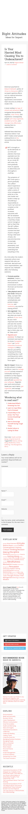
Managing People (8, 741)
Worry (6, 446)
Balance (15, 441)
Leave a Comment (11, 64)
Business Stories (8, 718)
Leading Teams (7, 735)
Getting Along (13, 556)
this (17, 138)
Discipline (14, 552)
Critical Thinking (10, 549)
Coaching (15, 545)
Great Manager (16, 558)
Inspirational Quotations (10, 730)
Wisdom (6, 579)
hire (18, 587)
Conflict (21, 545)
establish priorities (11, 121)
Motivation (7, 564)
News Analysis (7, 747)
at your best (18, 317)
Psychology (16, 570)
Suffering (7, 445)
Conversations (8, 547)
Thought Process (13, 575)
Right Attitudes (14, 34)
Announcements (8, 714)
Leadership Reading (9, 733)
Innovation (22, 558)
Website (4, 509)
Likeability (17, 559)
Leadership (6, 731)
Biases (11, 545)
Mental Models (7, 745)
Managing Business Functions (12, 739)
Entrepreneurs (13, 554)
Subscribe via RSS (13, 644)
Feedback (5, 556)
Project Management (9, 752)
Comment (4, 466)
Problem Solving (15, 568)
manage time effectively (13, 123)
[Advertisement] (14, 15)
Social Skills (6, 574)
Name (4, 491)
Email (3, 500)
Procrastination (8, 570)
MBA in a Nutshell (8, 743)
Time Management (16, 445)
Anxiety (4, 543)
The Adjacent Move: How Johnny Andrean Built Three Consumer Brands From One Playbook (12, 787)
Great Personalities (8, 724)
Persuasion (14, 566)
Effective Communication (10, 722)
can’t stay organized (16, 119)
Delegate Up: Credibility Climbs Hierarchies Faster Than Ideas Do (12, 772)
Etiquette (22, 554)
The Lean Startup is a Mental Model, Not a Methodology (13, 791)
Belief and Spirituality (9, 716)
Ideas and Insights (8, 728)
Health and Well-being (9, 726)
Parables (14, 564)
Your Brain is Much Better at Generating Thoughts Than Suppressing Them (11, 777)
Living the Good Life (14, 439)
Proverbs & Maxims (8, 754)
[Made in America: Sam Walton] (12, 678)
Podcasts (5, 750)
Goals (10, 558)
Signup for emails (13, 640)
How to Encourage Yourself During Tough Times (15, 424)
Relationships (7, 572)
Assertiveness (11, 543)
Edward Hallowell (10, 89)
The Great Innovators (9, 758)
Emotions (6, 554)
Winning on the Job (18, 577)
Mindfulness (12, 443)
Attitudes (21, 543)
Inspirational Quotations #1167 (12, 784)
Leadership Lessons (8, 559)
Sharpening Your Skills (9, 756)
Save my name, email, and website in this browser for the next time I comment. (12, 522)
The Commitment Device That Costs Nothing (13, 781)
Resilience (14, 572)
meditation (11, 306)
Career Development (9, 720)
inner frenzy (15, 114)
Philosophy (6, 568)
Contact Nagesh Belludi (15, 648)
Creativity (18, 547)
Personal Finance (8, 749)
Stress (18, 443)
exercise (10, 304)
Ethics (18, 554)
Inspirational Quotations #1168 (12, 770)
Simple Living (19, 572)
